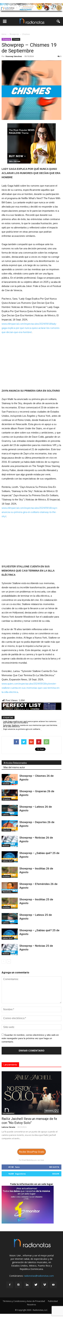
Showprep (6, 39)
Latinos (6, 814)
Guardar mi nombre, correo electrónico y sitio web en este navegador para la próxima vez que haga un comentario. (30, 1038)
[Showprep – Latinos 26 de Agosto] (10, 810)
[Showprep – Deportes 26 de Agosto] (10, 825)
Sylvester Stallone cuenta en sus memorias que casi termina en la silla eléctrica (30, 725)
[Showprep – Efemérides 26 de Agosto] (10, 887)
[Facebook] (9, 1285)
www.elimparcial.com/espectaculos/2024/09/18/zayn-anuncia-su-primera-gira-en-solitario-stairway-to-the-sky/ (30, 512)
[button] (58, 21)
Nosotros (31, 1304)
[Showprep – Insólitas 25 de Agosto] (10, 903)
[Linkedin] (27, 1285)
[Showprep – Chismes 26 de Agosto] (10, 779)
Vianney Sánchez (13, 56)
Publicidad (53, 1301)
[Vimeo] (44, 1285)
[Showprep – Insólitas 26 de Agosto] (10, 872)
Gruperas (6, 799)
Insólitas (6, 876)
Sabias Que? (8, 861)
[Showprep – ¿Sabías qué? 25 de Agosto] (10, 856)
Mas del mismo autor (14, 767)
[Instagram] (18, 1285)
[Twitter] (36, 1285)
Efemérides (7, 892)
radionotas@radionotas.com (39, 1275)
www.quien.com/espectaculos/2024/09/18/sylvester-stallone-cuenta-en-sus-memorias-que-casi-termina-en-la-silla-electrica (31, 687)
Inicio (4, 34)
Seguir (55, 1174)
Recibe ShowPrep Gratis (31, 1151)
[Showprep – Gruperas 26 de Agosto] (10, 795)
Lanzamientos (8, 1113)
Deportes (6, 830)
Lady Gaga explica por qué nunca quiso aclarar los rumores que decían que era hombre (29, 721)
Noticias (6, 845)
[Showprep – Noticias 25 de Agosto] (10, 949)
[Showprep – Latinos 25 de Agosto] (10, 918)
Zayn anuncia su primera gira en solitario (21, 729)
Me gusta (54, 1167)
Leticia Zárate (8, 1127)
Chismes (16, 39)
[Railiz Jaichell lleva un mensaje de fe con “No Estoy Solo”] (31, 1093)
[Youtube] (53, 1285)
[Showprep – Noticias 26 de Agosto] (10, 841)
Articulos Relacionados (15, 763)
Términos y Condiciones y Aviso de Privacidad (24, 1301)
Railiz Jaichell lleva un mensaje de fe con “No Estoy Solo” (29, 1121)
